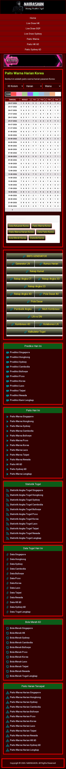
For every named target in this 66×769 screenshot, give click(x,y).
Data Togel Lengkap (20, 612)
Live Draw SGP (33, 28)
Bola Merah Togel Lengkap (23, 676)
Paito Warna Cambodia (21, 431)
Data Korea (15, 583)
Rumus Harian (50, 263)
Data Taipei (15, 592)
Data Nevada (16, 597)
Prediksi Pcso (17, 376)
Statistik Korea (37, 238)
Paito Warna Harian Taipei (23, 731)
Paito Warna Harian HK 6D (23, 740)
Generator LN (22, 263)
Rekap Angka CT (22, 278)
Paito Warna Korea (41, 226)
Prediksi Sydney (18, 362)
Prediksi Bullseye (19, 371)
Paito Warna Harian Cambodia (25, 707)
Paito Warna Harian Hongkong (25, 697)
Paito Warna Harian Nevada (24, 735)
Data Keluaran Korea (19, 226)
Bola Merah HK (17, 633)
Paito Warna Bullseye (20, 435)
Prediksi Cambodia (20, 366)
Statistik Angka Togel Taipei (24, 528)
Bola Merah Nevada (20, 671)
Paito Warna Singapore (21, 416)
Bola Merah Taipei (19, 666)
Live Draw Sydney (33, 33)
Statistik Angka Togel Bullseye (25, 509)
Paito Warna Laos (19, 450)
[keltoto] (33, 61)
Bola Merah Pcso (18, 652)
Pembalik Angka (22, 309)
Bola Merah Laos (18, 661)
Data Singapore (18, 554)
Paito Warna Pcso (19, 440)
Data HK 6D (15, 602)
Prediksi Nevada (18, 395)
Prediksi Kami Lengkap (22, 400)
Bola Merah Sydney (19, 637)
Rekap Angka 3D (50, 278)
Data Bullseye (17, 573)
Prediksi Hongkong (20, 357)
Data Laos (15, 588)
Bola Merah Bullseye (20, 647)
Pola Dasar (36, 301)
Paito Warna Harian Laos (22, 726)
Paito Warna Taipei (19, 455)
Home (33, 18)
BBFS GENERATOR (36, 256)
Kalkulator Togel (36, 331)
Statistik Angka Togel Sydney (25, 500)
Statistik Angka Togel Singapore (26, 490)
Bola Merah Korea (17, 238)
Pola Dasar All (50, 293)
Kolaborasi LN (50, 324)
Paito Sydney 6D (33, 49)
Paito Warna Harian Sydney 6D (25, 745)
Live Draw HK (33, 23)
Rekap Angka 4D (22, 293)
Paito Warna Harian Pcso (22, 716)
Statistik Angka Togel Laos (23, 523)
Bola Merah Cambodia (21, 642)
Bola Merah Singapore (21, 628)
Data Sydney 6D (18, 607)
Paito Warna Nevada (20, 459)
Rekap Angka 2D (36, 286)
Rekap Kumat (36, 271)
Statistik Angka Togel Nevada (25, 533)
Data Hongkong (18, 559)
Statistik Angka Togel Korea (24, 519)
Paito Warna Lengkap (21, 474)
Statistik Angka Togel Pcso (24, 514)
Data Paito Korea (45, 232)
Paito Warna (33, 39)
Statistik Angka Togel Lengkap (25, 538)
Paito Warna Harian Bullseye (24, 711)
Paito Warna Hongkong (22, 421)
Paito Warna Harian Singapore (25, 692)
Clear (8, 94)
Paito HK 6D (33, 44)
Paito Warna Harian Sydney (23, 702)
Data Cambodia (18, 569)
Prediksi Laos (17, 386)
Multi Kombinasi (51, 309)
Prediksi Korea (17, 381)
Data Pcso (15, 578)
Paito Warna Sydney (20, 426)
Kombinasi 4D (22, 324)
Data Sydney (16, 564)
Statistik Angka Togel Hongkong (26, 495)
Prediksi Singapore (20, 352)
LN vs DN (36, 316)
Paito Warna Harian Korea (24, 73)
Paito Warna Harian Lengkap (24, 750)
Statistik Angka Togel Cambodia (26, 504)
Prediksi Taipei (17, 390)
